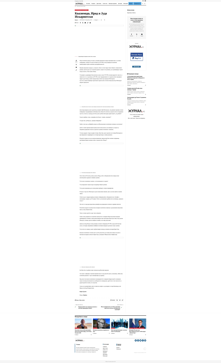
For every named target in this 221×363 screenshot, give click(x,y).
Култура (77, 328)
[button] (142, 3)
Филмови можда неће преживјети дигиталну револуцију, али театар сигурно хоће (83, 331)
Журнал (129, 85)
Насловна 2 (85, 10)
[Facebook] (142, 1)
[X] (144, 1)
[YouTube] (145, 1)
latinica (134, 12)
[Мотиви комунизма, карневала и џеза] (101, 324)
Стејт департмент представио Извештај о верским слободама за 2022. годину (135, 78)
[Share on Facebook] (80, 23)
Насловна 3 (136, 328)
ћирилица (129, 12)
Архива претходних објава (81, 6)
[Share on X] (83, 23)
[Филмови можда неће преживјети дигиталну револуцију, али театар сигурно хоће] (83, 324)
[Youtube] (141, 35)
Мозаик (113, 328)
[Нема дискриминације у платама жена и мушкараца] (119, 324)
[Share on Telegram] (120, 300)
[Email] (85, 23)
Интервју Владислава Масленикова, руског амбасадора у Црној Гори (137, 331)
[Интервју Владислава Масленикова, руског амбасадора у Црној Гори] (137, 324)
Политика (142, 328)
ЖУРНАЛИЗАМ (78, 10)
